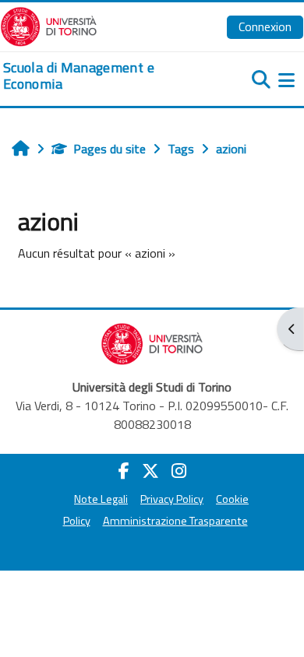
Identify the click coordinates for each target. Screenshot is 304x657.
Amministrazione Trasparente (175, 520)
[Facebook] (124, 471)
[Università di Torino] (48, 25)
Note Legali (101, 499)
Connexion (265, 26)
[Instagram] (179, 471)
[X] (150, 471)
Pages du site (109, 148)
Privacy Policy (171, 499)
